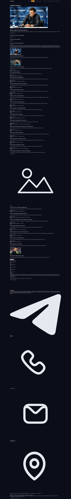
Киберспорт (34, 45)
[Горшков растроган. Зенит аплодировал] (15, 65)
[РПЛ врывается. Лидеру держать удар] (15, 253)
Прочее (17, 45)
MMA (46, 45)
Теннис (31, 45)
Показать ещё (11, 259)
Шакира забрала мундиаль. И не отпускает (17, 225)
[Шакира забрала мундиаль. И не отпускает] (17, 223)
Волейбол (30, 46)
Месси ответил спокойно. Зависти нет (16, 132)
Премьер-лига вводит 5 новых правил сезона (18, 138)
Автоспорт (48, 45)
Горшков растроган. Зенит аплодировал (17, 66)
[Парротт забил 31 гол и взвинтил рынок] (16, 235)
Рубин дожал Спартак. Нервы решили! (17, 77)
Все (10, 45)
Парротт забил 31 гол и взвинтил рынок (17, 237)
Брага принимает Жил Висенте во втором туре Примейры (20, 150)
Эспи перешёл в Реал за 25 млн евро (16, 114)
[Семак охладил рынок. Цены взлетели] (15, 54)
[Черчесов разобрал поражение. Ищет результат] (17, 81)
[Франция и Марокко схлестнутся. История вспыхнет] (18, 229)
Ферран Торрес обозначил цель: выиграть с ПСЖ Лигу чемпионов (21, 126)
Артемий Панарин (57, 47)
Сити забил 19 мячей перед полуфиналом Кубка (18, 213)
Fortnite (25, 47)
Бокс (11, 46)
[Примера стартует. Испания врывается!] (16, 93)
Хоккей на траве (28, 47)
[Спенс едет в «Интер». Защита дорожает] (16, 99)
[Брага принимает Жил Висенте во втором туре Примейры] (19, 148)
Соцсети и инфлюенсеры (43, 46)
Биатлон (22, 46)
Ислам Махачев (49, 46)
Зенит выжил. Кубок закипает (15, 72)
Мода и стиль (41, 47)
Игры (22, 45)
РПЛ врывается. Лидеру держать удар (17, 255)
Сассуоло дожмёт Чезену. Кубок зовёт (17, 89)
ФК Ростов (53, 47)
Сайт (10, 265)
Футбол (12, 45)
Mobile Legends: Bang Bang (47, 47)
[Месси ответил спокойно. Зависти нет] (16, 130)
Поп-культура (19, 46)
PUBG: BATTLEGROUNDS (35, 47)
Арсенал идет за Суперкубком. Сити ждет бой (18, 120)
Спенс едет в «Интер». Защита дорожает (17, 101)
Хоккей (15, 45)
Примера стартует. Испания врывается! (17, 95)
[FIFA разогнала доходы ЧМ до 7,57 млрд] (16, 142)
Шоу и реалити (57, 45)
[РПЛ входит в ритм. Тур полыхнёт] (15, 241)
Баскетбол (20, 45)
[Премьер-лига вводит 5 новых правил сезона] (17, 136)
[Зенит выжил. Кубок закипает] (14, 70)
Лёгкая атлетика (14, 46)
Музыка (37, 45)
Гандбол (53, 46)
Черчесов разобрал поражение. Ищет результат (18, 83)
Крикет (56, 46)
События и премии (26, 46)
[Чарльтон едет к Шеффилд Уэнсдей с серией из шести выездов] (20, 217)
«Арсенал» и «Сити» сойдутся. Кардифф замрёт (18, 207)
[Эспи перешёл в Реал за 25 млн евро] (16, 111)
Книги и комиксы (35, 46)
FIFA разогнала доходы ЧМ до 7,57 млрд (17, 144)
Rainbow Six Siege (18, 47)
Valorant (22, 47)
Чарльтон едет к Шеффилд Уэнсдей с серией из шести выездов (21, 219)
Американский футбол (26, 45)
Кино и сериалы (41, 45)
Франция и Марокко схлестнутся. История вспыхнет (19, 231)
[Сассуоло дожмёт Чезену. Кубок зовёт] (16, 87)
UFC (44, 45)
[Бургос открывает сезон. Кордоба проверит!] (17, 105)
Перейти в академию (13, 279)
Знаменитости (52, 45)
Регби (39, 46)
